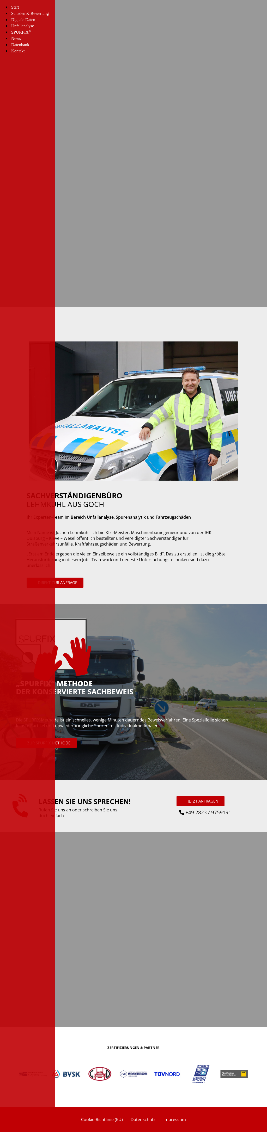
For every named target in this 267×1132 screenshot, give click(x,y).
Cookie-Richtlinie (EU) (102, 1119)
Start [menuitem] (15, 7)
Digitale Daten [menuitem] (23, 19)
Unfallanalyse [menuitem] (22, 26)
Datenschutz (143, 1119)
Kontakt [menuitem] (18, 51)
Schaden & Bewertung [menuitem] (30, 13)
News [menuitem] (16, 38)
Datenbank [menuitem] (20, 44)
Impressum (174, 1119)
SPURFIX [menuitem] (21, 32)
